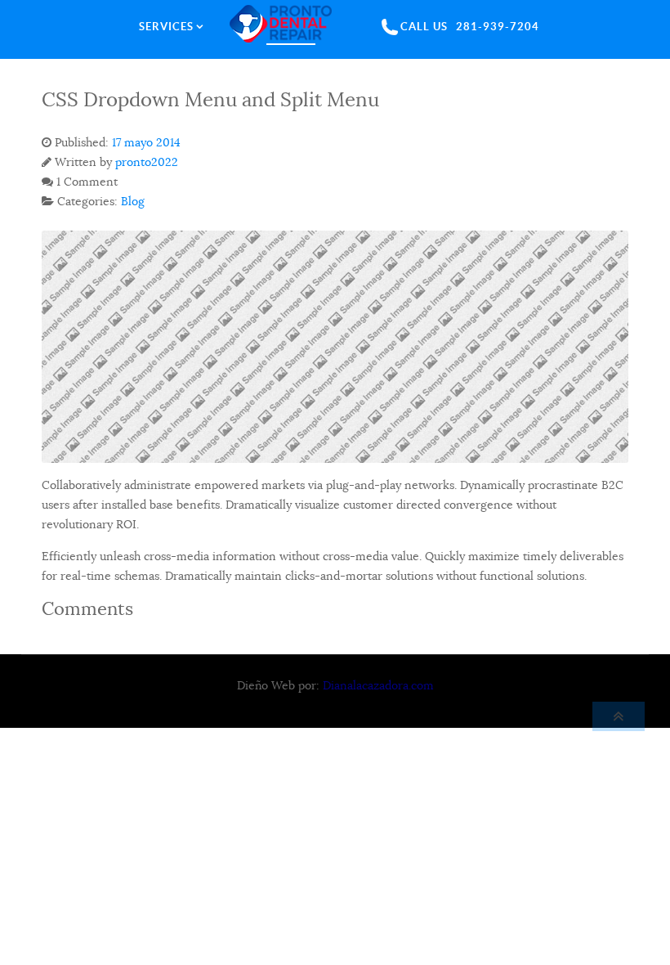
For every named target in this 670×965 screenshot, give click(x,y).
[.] (291, 26)
